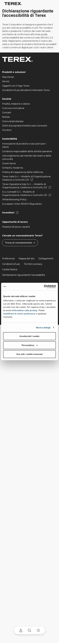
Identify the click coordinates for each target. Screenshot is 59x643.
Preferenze (8, 258)
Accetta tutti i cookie (29, 336)
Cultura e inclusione (13, 108)
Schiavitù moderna (12, 167)
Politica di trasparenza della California (22, 172)
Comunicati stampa (12, 121)
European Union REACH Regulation (22, 204)
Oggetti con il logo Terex (16, 85)
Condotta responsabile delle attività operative (27, 151)
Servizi (5, 81)
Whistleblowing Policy (14, 199)
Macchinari (8, 77)
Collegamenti (45, 258)
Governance (9, 163)
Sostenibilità (9, 139)
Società (6, 99)
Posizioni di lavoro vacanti (16, 227)
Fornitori (7, 130)
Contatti (6, 112)
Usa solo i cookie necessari (29, 354)
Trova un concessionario (18, 242)
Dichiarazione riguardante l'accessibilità (23, 275)
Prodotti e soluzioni (14, 72)
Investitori (8, 212)
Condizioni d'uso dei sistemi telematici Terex (26, 90)
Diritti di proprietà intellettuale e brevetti (24, 125)
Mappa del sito (27, 258)
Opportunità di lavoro (15, 222)
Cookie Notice (9, 269)
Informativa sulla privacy (24, 310)
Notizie (6, 117)
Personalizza (28, 345)
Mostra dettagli (43, 327)
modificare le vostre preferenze (19, 313)
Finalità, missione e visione (16, 104)
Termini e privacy (33, 264)
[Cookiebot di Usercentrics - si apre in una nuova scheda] (44, 286)
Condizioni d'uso (11, 264)
